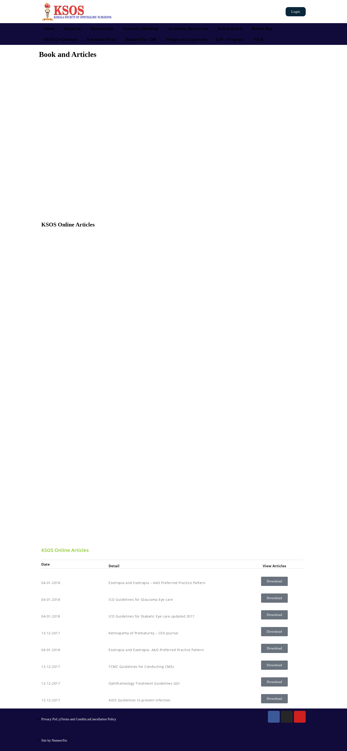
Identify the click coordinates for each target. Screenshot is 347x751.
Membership (102, 28)
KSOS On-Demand (61, 39)
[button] (296, 11)
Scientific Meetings (141, 28)
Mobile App (262, 28)
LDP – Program (229, 39)
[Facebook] (274, 717)
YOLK (258, 39)
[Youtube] (300, 717)
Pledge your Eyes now (186, 39)
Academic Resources (188, 28)
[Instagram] (287, 717)
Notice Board (230, 28)
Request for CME (141, 39)
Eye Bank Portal (101, 39)
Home (49, 28)
